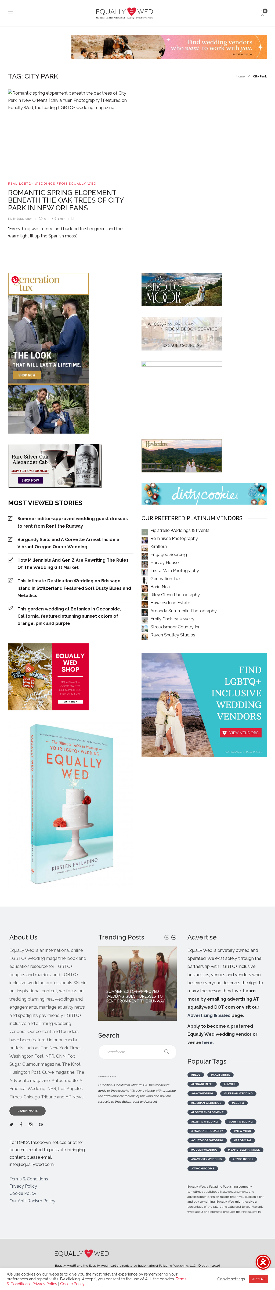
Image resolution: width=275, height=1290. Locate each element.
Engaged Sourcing (168, 554)
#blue (195, 1074)
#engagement (202, 1084)
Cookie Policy (22, 1193)
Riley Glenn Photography (175, 594)
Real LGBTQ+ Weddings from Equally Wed (52, 183)
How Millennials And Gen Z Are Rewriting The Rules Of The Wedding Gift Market (73, 564)
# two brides (243, 1159)
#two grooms (202, 1168)
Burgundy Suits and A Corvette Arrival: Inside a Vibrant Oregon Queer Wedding (68, 543)
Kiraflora (158, 546)
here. (208, 1042)
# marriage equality (207, 1130)
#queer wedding (204, 1149)
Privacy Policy (23, 1186)
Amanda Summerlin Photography (183, 610)
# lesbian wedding (238, 1093)
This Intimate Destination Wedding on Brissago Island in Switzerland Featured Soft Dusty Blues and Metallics (74, 588)
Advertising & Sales (208, 1015)
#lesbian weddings (206, 1102)
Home (240, 76)
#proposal (243, 1140)
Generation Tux (165, 578)
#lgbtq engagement (207, 1112)
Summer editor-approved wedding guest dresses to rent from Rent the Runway (72, 522)
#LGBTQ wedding (204, 1121)
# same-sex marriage (244, 1149)
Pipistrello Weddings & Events (179, 530)
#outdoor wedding (207, 1140)
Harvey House (164, 562)
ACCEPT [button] (258, 1279)
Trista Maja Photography (174, 570)
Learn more (27, 1111)
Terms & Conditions (28, 1178)
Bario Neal (160, 586)
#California (220, 1074)
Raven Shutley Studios (172, 634)
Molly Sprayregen (20, 219)
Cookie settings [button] (231, 1279)
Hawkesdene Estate (170, 602)
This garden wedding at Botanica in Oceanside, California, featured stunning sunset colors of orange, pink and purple (69, 616)
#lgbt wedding (241, 1121)
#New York (242, 1130)
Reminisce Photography (174, 538)
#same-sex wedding (206, 1159)
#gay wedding (202, 1093)
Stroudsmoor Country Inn (175, 626)
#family (229, 1084)
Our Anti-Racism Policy (32, 1200)
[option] (137, 983)
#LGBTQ (238, 1102)
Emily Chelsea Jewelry (172, 618)
